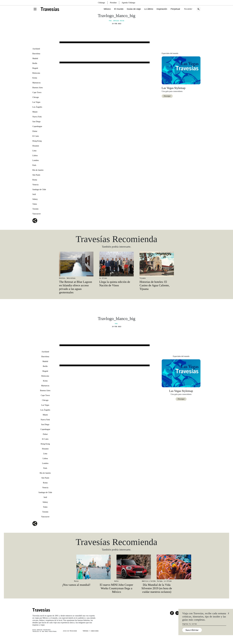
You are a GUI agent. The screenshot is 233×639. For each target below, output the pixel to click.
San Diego (36, 121)
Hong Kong (37, 141)
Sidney (35, 199)
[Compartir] (34, 220)
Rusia (76, 581)
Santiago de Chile (39, 189)
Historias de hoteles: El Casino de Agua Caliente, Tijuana (155, 285)
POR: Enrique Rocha (116, 21)
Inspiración (162, 9)
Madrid (35, 58)
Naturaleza (71, 278)
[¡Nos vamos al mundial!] (76, 567)
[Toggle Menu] (35, 9)
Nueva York (37, 117)
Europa (159, 581)
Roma (34, 180)
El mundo (118, 9)
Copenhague (37, 126)
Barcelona (36, 54)
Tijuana (143, 278)
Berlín (34, 63)
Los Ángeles (37, 107)
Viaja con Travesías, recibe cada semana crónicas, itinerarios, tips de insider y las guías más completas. (204, 616)
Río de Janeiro (37, 170)
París (34, 165)
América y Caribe (148, 581)
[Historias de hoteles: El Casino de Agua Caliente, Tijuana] (157, 264)
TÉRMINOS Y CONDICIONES (91, 631)
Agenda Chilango (128, 3)
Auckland (36, 49)
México (107, 9)
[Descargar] (181, 70)
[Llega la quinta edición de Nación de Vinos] (116, 264)
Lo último (148, 9)
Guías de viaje (134, 9)
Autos (116, 581)
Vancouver (36, 214)
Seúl (34, 194)
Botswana (36, 73)
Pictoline (113, 3)
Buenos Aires (37, 88)
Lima (34, 151)
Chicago (35, 97)
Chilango (101, 3)
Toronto (35, 209)
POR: (116, 324)
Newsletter (188, 9)
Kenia (34, 78)
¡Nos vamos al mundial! (76, 584)
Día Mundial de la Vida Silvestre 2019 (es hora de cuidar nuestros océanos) (156, 588)
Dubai (34, 131)
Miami (34, 112)
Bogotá (35, 68)
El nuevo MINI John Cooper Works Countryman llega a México (116, 588)
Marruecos (36, 83)
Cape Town (36, 92)
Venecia (35, 185)
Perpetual (175, 9)
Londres (35, 160)
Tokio (34, 204)
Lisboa (35, 155)
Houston (35, 146)
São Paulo (36, 175)
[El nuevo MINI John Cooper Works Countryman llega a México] (116, 567)
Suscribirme (192, 629)
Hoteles (62, 278)
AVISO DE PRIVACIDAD (70, 631)
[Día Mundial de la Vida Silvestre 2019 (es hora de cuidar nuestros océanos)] (157, 567)
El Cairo (35, 136)
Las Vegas (36, 102)
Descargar (167, 96)
